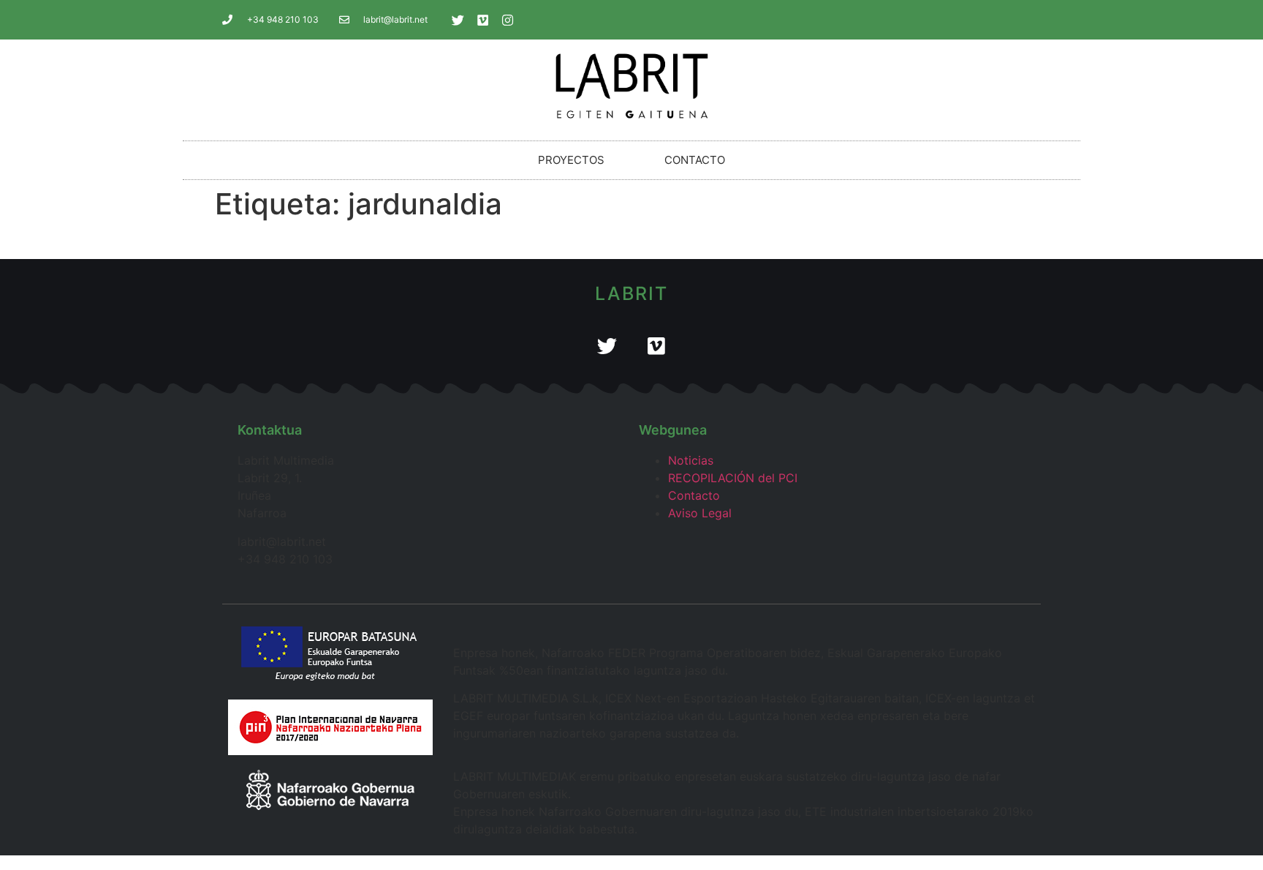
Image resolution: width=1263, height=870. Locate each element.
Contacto (694, 160)
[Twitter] (458, 19)
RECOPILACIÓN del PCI (732, 477)
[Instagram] (508, 19)
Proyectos (571, 160)
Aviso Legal (700, 513)
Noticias (690, 460)
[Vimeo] (483, 19)
